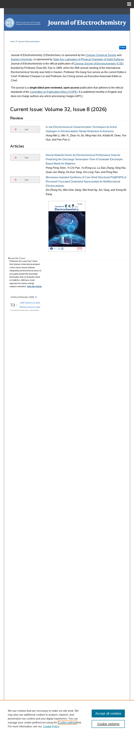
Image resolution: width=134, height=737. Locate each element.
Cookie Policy (51, 726)
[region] (67, 718)
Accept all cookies (108, 713)
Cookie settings (67, 722)
